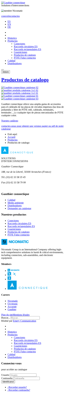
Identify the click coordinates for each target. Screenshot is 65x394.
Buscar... (5, 317)
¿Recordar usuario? (17, 387)
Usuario (5, 375)
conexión (5, 16)
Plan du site (7, 314)
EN (9, 24)
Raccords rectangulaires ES (27, 49)
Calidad (11, 60)
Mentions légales (21, 314)
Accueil (11, 137)
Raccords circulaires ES (26, 46)
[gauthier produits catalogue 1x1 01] (19, 93)
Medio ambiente (16, 202)
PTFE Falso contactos (25, 57)
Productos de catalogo (25, 55)
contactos (15, 16)
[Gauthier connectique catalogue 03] (19, 98)
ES (9, 21)
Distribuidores (15, 63)
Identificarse (8, 382)
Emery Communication (24, 320)
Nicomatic (13, 301)
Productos (13, 41)
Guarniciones (20, 52)
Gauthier (12, 309)
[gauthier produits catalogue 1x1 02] (19, 90)
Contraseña (6, 378)
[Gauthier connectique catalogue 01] (19, 96)
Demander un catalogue (19, 208)
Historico (12, 38)
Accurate (12, 306)
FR (9, 27)
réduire (6, 72)
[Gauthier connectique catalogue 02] (19, 87)
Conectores (19, 43)
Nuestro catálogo (9, 120)
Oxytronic (13, 303)
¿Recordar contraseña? (19, 390)
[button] (2, 69)
